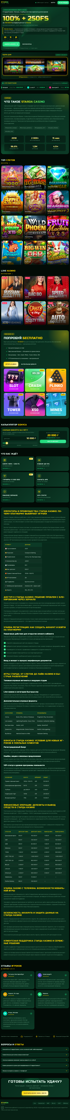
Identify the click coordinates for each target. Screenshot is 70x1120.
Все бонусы (27, 44)
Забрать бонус (10, 44)
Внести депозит (52, 441)
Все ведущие (6, 273)
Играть (28, 1114)
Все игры (4, 163)
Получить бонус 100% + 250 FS (35, 1093)
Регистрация (63, 2)
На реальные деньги (28, 364)
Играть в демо (11, 364)
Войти (53, 2)
